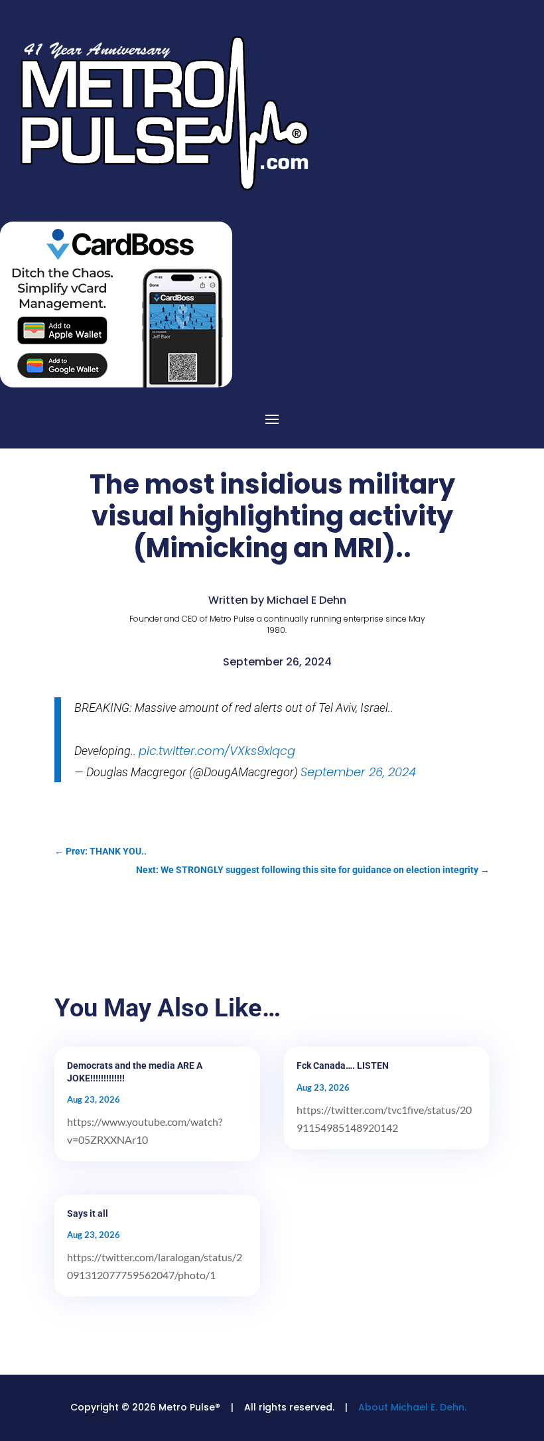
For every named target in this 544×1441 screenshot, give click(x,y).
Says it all (87, 1213)
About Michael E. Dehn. (412, 1407)
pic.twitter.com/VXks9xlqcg (217, 750)
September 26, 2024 (358, 772)
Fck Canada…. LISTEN (343, 1065)
